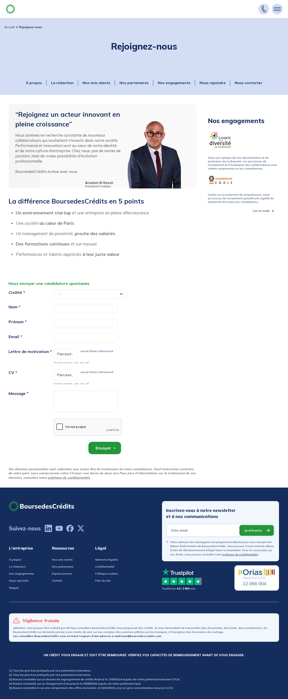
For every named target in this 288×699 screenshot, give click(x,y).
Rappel (14, 587)
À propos (34, 82)
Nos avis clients (96, 82)
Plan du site (103, 580)
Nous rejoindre (213, 82)
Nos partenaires (134, 82)
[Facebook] (70, 528)
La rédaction (62, 82)
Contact (57, 580)
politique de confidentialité (69, 478)
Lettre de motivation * (30, 351)
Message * (18, 393)
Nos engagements (174, 82)
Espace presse (62, 573)
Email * (15, 336)
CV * (13, 372)
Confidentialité (105, 566)
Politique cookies (106, 573)
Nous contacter (248, 82)
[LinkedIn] (48, 528)
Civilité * (17, 292)
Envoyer (103, 448)
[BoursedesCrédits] (41, 506)
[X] (80, 528)
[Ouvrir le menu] (277, 9)
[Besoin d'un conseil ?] (263, 9)
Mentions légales (106, 559)
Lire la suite (261, 211)
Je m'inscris (253, 530)
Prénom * (18, 321)
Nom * (14, 306)
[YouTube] (59, 528)
